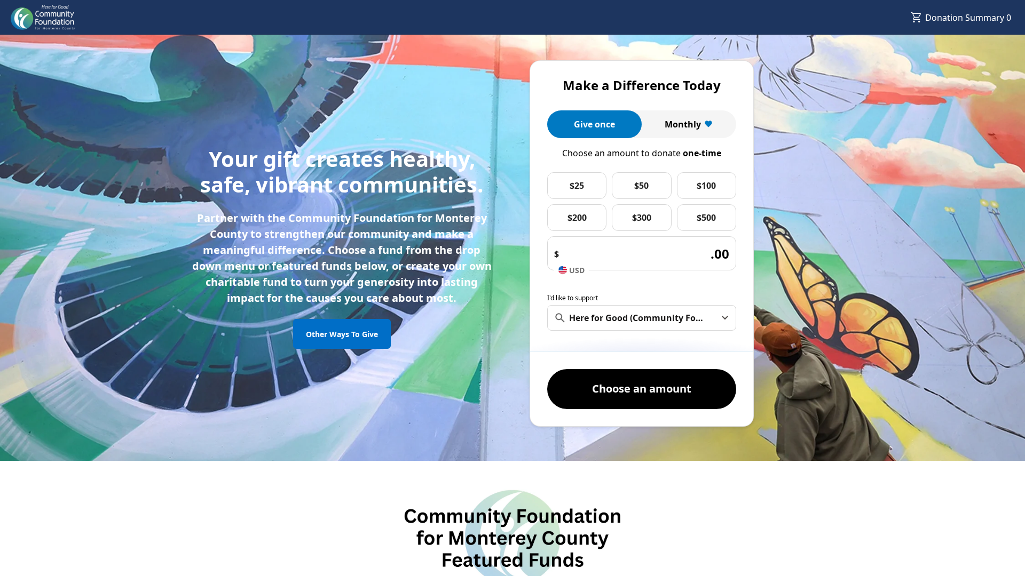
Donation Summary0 (968, 17)
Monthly (683, 124)
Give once (594, 124)
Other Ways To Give (342, 334)
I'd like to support (572, 297)
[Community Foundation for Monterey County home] (43, 17)
